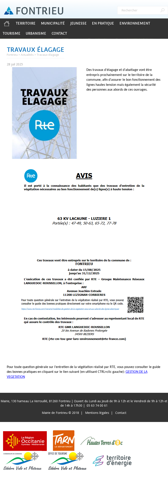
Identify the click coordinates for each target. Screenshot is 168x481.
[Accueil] (33, 10)
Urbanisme (36, 33)
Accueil (6, 23)
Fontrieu (12, 55)
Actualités (27, 55)
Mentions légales (97, 413)
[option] (44, 113)
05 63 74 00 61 (97, 405)
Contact (59, 33)
